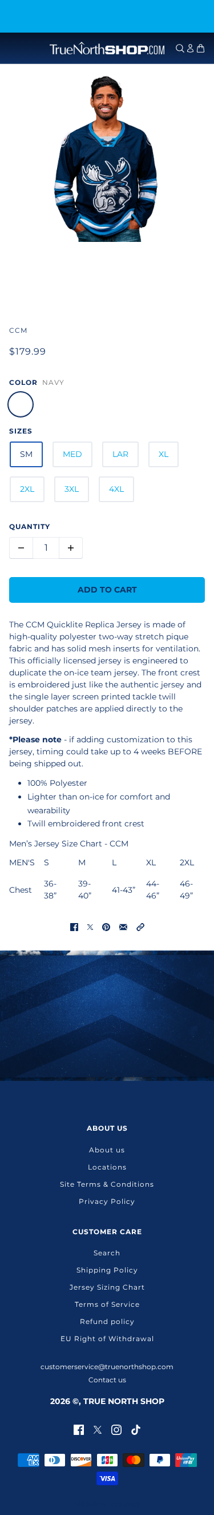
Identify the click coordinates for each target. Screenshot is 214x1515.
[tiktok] (136, 1429)
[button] (140, 926)
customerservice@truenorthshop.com (107, 1366)
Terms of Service (107, 1304)
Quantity (29, 526)
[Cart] (200, 48)
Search (107, 1252)
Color (23, 382)
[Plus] (71, 548)
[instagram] (116, 1429)
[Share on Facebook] (74, 926)
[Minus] (21, 548)
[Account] (190, 48)
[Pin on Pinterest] (106, 926)
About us (107, 1150)
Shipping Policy (107, 1270)
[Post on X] (90, 926)
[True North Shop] (107, 48)
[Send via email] (123, 926)
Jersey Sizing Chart (107, 1287)
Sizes (21, 431)
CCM (18, 330)
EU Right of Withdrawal (107, 1338)
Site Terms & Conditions (107, 1184)
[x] (97, 1429)
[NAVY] (20, 404)
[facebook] (78, 1429)
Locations (107, 1167)
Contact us (107, 1379)
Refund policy (107, 1321)
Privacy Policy (107, 1201)
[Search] (180, 48)
